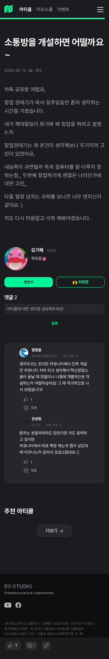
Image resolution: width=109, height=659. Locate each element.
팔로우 (28, 282)
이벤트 (63, 9)
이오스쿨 (44, 9)
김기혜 (37, 250)
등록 (54, 323)
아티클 (25, 9)
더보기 (52, 530)
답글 (32, 408)
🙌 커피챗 (80, 282)
